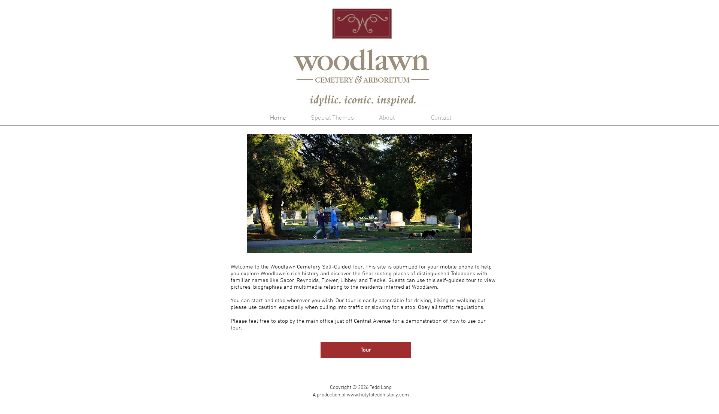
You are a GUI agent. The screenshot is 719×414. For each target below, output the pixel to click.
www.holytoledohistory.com (378, 395)
